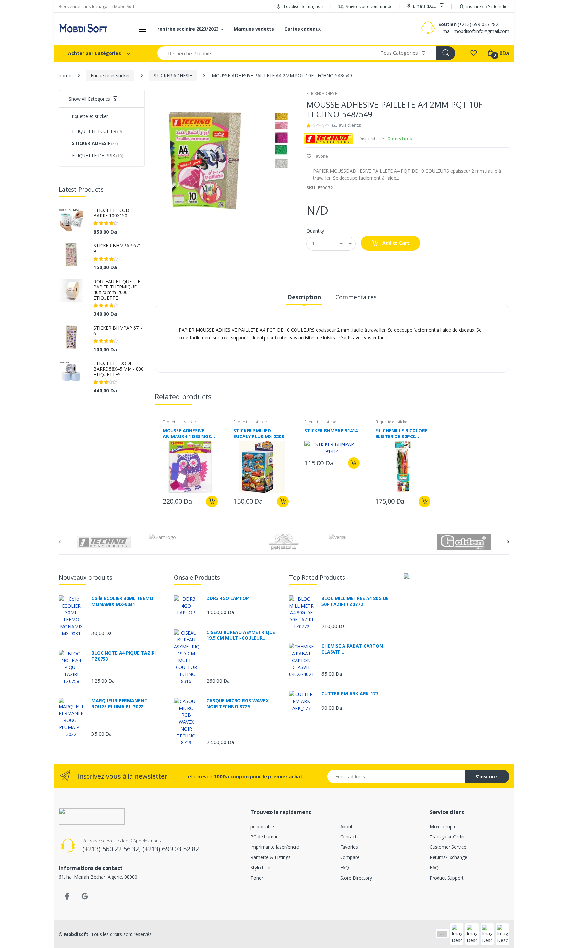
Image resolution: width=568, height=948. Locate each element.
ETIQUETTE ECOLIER (97, 131)
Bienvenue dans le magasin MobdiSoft (96, 6)
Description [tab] (304, 297)
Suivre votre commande (369, 6)
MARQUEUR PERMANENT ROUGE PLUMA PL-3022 (119, 704)
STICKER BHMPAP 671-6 (118, 331)
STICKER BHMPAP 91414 (331, 431)
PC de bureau (264, 837)
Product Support (447, 878)
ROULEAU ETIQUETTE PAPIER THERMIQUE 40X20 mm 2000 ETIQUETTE (116, 289)
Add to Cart (395, 243)
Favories (349, 847)
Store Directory (356, 878)
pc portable (262, 826)
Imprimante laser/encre (274, 847)
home (65, 75)
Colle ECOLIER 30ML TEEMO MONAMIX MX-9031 (122, 601)
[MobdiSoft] (83, 29)
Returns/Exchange (448, 857)
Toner (256, 878)
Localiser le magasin (303, 6)
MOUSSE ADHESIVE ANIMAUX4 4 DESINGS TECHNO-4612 (187, 433)
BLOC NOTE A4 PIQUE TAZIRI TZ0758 (123, 656)
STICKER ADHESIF (173, 75)
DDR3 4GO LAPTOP (227, 598)
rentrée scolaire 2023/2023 (188, 29)
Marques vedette (254, 29)
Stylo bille (260, 867)
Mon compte (443, 826)
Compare (350, 857)
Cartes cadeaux (302, 29)
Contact (348, 837)
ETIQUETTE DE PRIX (97, 155)
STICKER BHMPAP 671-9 (118, 248)
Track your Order (447, 837)
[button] (425, 6)
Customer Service (448, 847)
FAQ (344, 867)
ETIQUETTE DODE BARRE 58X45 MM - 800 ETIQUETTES (118, 369)
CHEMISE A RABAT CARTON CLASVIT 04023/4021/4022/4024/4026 (352, 649)
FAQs (435, 867)
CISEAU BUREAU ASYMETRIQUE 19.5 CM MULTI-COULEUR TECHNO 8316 (240, 635)
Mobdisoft (76, 934)
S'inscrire (486, 776)
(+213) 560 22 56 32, (112, 848)
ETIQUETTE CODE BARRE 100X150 (112, 213)
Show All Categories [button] (89, 99)
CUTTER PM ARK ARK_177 (349, 694)
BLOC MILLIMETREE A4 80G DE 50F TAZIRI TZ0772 (355, 601)
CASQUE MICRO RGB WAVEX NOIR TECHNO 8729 (237, 704)
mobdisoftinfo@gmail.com (481, 31)
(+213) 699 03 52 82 (170, 848)
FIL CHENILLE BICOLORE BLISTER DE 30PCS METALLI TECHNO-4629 (401, 433)
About (346, 826)
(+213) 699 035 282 (478, 24)
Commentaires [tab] (355, 297)
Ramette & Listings (270, 857)
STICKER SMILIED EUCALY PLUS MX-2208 (258, 433)
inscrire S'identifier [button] (487, 6)
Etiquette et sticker (110, 75)
